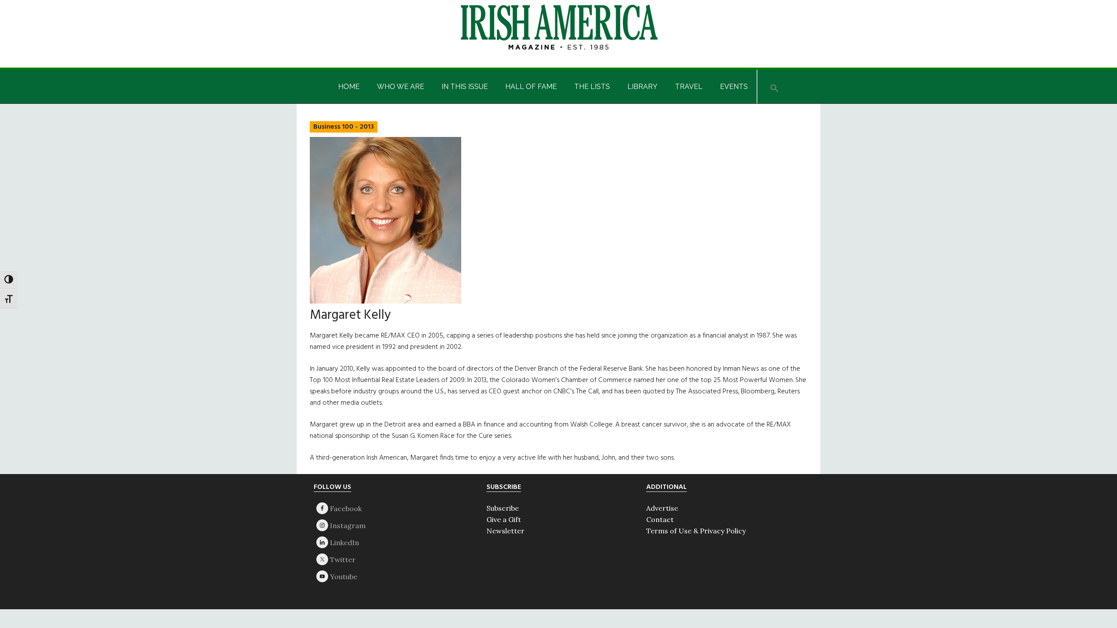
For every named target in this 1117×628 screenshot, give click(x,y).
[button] (774, 86)
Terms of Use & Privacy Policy (696, 530)
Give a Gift (504, 519)
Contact (660, 519)
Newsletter (505, 530)
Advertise (662, 508)
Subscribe (503, 508)
